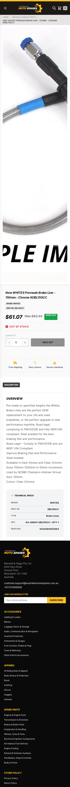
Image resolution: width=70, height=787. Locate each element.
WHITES (16, 303)
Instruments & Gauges (14, 641)
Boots (7, 680)
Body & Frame (10, 762)
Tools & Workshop (12, 650)
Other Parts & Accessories (16, 655)
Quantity (10, 335)
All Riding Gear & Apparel (16, 671)
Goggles (8, 694)
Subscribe (56, 600)
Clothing (8, 685)
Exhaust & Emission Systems (17, 753)
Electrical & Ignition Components (19, 739)
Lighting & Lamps (12, 617)
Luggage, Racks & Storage (16, 626)
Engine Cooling (11, 748)
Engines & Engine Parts (15, 715)
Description (11, 385)
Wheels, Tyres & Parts (14, 734)
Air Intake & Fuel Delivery (16, 743)
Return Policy (10, 783)
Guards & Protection (13, 636)
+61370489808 (13, 587)
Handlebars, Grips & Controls (17, 758)
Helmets (8, 699)
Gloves (7, 690)
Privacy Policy (11, 778)
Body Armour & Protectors (16, 675)
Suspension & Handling (15, 729)
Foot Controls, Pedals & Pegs (17, 645)
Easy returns (35, 367)
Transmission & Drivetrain (16, 719)
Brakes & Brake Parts (14, 724)
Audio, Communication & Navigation (21, 631)
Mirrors (7, 622)
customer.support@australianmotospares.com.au (31, 583)
